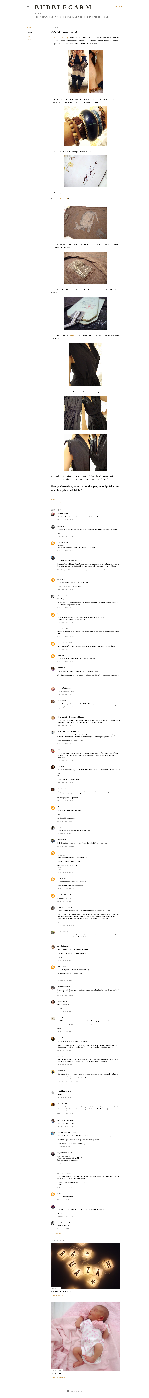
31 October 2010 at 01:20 (65, 1085)
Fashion (30, 36)
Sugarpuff (61, 789)
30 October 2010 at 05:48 (65, 901)
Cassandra (61, 1001)
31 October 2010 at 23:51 (65, 1126)
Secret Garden (63, 614)
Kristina (60, 878)
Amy (59, 579)
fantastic (60, 1038)
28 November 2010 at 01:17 (65, 1229)
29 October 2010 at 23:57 (65, 801)
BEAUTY (45, 17)
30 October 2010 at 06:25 (65, 925)
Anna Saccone (62, 643)
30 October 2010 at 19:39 (65, 1032)
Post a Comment (57, 1233)
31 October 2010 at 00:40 (65, 1064)
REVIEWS (67, 17)
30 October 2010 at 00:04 (65, 821)
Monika (60, 668)
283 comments (61, 1377)
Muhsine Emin (63, 596)
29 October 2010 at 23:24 (65, 725)
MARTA (60, 1104)
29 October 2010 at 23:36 (65, 760)
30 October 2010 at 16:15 (65, 980)
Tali (58, 557)
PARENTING (77, 17)
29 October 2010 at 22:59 (65, 622)
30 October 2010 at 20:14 (65, 1050)
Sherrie (60, 701)
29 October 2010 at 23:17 (65, 694)
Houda (60, 840)
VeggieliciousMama (64, 1132)
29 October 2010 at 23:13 (65, 682)
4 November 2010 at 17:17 (65, 1187)
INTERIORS (96, 17)
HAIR (51, 17)
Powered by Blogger (76, 1391)
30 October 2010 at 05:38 (65, 889)
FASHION (58, 17)
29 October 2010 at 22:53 (65, 608)
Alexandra (61, 932)
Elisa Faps (61, 542)
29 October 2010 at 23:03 (65, 636)
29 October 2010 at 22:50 (65, 589)
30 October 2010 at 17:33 (65, 1011)
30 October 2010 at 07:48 (65, 940)
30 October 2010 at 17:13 (65, 995)
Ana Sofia (61, 946)
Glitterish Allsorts (63, 750)
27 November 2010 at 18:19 (65, 1216)
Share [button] (29, 28)
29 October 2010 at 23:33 (65, 744)
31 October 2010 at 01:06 (65, 1097)
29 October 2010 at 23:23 (65, 711)
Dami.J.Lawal (62, 1091)
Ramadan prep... (62, 1291)
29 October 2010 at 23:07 (65, 649)
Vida (59, 827)
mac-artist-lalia (63, 1206)
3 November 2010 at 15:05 (65, 1167)
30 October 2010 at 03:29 (65, 846)
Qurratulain (61, 513)
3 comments (60, 1295)
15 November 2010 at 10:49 (65, 1200)
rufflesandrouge (63, 1120)
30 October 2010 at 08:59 (65, 960)
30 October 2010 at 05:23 (65, 872)
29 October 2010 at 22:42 (65, 573)
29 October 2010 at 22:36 (65, 520)
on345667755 (62, 895)
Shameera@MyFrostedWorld (68, 717)
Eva (58, 766)
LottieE (60, 1018)
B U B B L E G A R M (63, 7)
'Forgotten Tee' (61, 199)
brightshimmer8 (63, 1153)
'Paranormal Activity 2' (60, 38)
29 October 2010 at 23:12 (65, 661)
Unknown (61, 807)
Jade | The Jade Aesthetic (67, 731)
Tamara (60, 1071)
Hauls (29, 39)
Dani (59, 655)
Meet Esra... (59, 1373)
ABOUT (37, 17)
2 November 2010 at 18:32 (65, 1146)
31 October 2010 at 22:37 (65, 1114)
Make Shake (62, 987)
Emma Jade (62, 688)
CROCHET (87, 17)
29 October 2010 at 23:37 (65, 782)
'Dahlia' (72, 335)
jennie (59, 526)
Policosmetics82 (63, 907)
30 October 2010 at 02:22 (65, 833)
